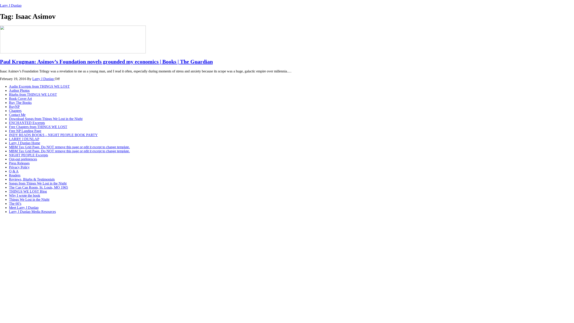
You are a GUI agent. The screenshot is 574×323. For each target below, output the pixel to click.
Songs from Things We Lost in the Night (38, 183)
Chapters (15, 111)
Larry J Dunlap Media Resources (32, 212)
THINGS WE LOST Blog (28, 191)
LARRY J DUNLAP (24, 139)
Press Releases (19, 163)
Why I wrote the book (24, 195)
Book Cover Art (20, 98)
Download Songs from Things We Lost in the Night (46, 119)
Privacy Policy (19, 167)
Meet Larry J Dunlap (24, 208)
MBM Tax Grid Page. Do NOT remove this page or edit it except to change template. (69, 147)
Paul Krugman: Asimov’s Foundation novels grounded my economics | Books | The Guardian (106, 62)
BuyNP (14, 107)
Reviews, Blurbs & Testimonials (32, 179)
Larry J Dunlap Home (24, 143)
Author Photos (19, 90)
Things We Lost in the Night (29, 199)
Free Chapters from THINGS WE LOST (38, 127)
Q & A (14, 171)
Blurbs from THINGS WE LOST (33, 94)
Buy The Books (20, 103)
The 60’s (15, 203)
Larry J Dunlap (11, 5)
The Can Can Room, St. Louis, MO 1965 (38, 187)
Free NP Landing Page (25, 131)
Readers (14, 175)
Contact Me (17, 115)
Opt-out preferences (23, 159)
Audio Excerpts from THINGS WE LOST (39, 86)
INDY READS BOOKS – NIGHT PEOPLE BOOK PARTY (53, 135)
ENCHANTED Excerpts (27, 123)
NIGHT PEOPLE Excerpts (28, 155)
